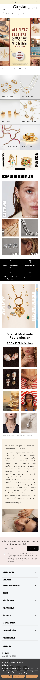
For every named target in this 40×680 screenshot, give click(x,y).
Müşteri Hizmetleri (8, 600)
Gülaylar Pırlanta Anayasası (11, 585)
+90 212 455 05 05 (12, 656)
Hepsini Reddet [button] (19, 676)
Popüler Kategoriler (9, 638)
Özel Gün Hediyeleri (8, 608)
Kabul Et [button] (31, 676)
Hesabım (5, 593)
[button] (2, 70)
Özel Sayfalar (7, 615)
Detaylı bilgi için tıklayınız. (21, 673)
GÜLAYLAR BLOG (7, 646)
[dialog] (20, 669)
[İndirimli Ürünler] (20, 66)
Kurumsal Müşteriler (9, 630)
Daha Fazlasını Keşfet (12, 502)
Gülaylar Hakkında (8, 572)
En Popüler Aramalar (9, 623)
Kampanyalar (7, 580)
